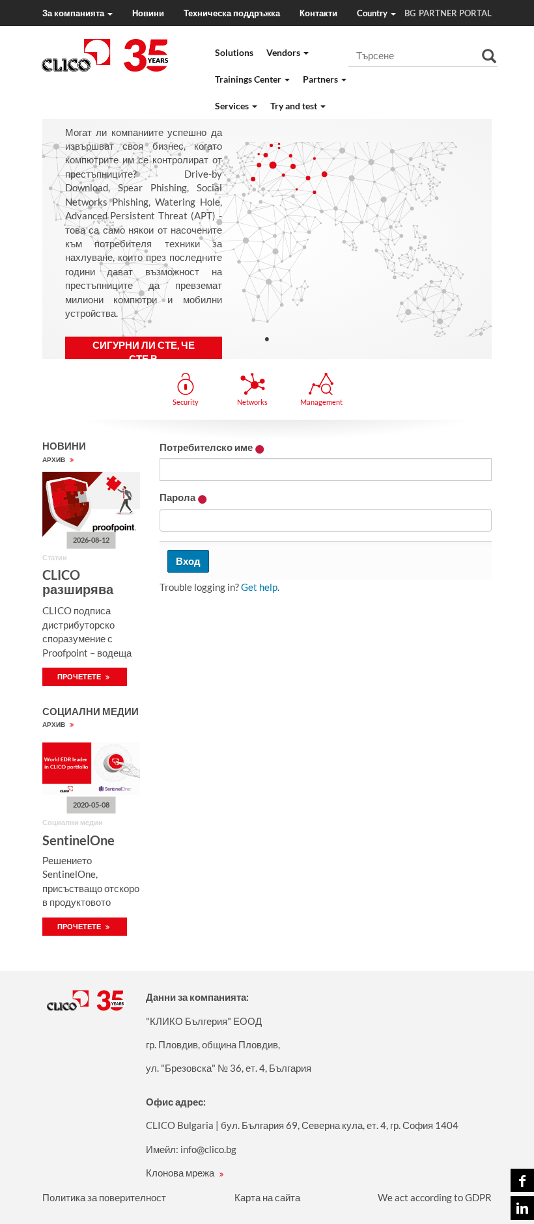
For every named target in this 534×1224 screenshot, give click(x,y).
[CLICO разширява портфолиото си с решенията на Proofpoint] (91, 504)
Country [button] (386, 13)
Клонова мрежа (181, 1172)
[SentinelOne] (91, 769)
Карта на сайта (267, 1197)
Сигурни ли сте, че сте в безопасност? (143, 359)
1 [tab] (267, 338)
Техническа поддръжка (232, 13)
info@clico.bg (208, 1149)
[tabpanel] (267, 239)
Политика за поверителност (104, 1197)
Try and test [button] (294, 105)
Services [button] (233, 105)
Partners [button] (321, 79)
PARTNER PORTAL (455, 13)
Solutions (234, 52)
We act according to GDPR (435, 1197)
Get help (259, 587)
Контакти (318, 13)
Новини (148, 13)
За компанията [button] (74, 13)
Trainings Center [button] (249, 79)
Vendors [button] (284, 52)
